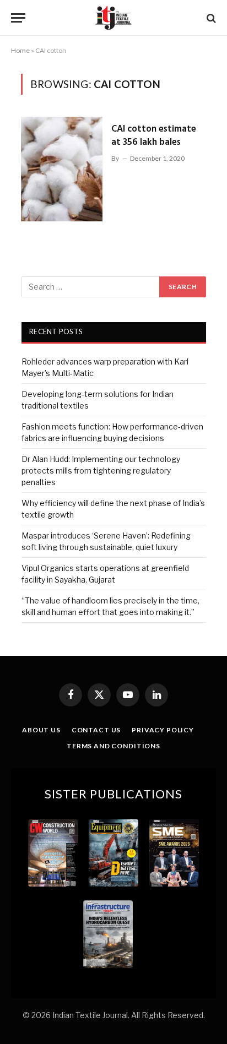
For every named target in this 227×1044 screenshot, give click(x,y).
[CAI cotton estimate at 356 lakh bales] (61, 169)
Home (20, 50)
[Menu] (18, 18)
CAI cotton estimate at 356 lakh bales (153, 136)
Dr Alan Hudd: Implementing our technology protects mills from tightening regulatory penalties (100, 470)
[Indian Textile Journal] (113, 18)
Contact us (96, 730)
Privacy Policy (163, 730)
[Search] (210, 18)
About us (41, 730)
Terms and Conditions (113, 746)
